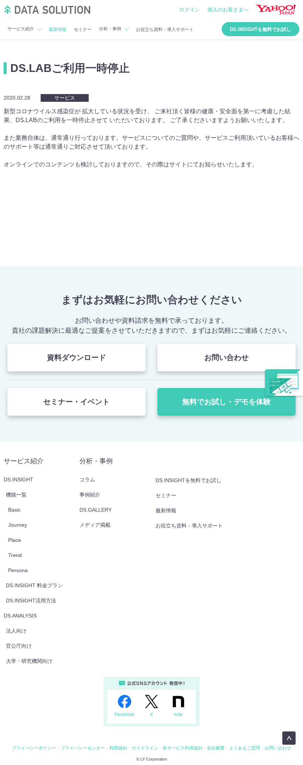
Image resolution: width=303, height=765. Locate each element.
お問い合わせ (226, 357)
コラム (87, 479)
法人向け (16, 631)
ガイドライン (145, 748)
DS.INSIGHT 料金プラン (34, 585)
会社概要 (216, 748)
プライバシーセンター (83, 748)
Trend (15, 555)
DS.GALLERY (95, 510)
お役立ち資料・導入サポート (165, 29)
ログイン (189, 10)
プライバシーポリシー (34, 748)
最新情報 (58, 29)
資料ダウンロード (76, 357)
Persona (18, 570)
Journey (17, 525)
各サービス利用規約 (182, 748)
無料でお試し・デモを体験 (226, 402)
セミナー (83, 29)
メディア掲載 (94, 525)
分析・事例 (110, 28)
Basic (14, 510)
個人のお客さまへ (228, 10)
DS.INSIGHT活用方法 (31, 600)
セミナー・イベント (76, 402)
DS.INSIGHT (18, 479)
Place (14, 540)
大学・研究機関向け (29, 661)
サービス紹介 (20, 28)
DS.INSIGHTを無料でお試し (260, 29)
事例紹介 (89, 495)
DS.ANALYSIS (20, 616)
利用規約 (118, 748)
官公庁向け (19, 646)
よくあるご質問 (244, 748)
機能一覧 (16, 495)
